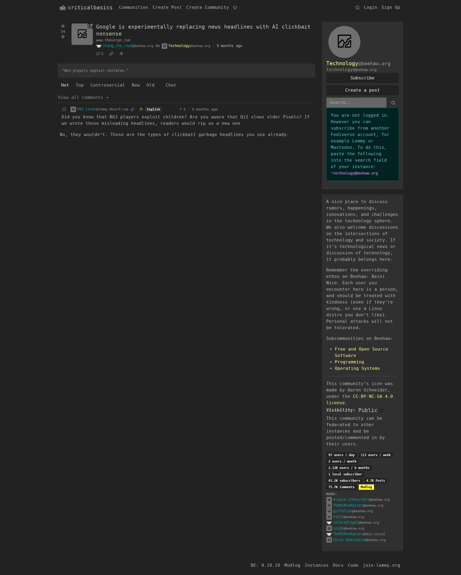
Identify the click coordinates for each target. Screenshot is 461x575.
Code (353, 565)
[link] (111, 54)
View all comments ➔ (83, 97)
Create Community (207, 7)
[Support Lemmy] (235, 7)
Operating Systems (357, 368)
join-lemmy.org (381, 565)
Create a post (362, 90)
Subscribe (363, 77)
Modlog (366, 487)
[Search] (357, 7)
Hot (65, 85)
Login (370, 7)
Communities (133, 7)
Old (150, 85)
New (136, 85)
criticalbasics (90, 7)
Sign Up (390, 7)
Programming (349, 361)
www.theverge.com (113, 40)
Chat (171, 85)
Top (80, 85)
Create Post (167, 7)
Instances (317, 565)
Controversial (107, 85)
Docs (338, 565)
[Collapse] (64, 109)
